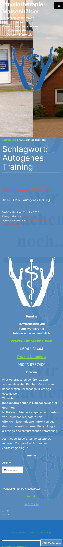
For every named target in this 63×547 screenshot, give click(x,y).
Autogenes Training (27, 190)
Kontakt (31, 496)
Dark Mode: (48, 542)
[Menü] (58, 5)
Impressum (31, 504)
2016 (4, 514)
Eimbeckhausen (11, 224)
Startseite (9, 140)
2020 (4, 511)
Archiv (25, 216)
